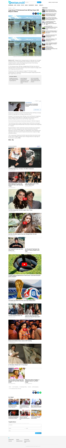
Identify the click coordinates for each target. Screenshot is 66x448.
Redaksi (17, 439)
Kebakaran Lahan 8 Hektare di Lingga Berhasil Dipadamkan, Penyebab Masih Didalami (13, 417)
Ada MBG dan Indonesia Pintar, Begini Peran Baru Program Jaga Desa (13, 79)
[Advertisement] (24, 93)
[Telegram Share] (38, 14)
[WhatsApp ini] (40, 14)
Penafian (10, 441)
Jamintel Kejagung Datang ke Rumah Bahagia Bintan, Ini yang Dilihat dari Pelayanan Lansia (25, 80)
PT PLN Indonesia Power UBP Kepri (15, 388)
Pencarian (39, 2)
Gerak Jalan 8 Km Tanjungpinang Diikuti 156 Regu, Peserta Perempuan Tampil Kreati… (52, 28)
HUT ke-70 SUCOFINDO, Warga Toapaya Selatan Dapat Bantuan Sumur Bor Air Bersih (36, 406)
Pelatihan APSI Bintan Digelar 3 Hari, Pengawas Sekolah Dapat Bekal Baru (36, 417)
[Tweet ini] (36, 14)
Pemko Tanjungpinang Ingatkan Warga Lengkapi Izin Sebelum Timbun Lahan (51, 44)
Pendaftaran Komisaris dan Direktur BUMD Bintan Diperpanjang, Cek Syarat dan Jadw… (51, 23)
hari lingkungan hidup (23, 386)
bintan (10, 386)
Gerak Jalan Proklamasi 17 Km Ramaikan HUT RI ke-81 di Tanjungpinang (51, 40)
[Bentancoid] (16, 2)
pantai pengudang (35, 386)
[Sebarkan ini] (33, 14)
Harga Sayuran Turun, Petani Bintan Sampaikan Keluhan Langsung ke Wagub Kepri (51, 14)
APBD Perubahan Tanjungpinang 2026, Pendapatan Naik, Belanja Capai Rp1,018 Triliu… (51, 48)
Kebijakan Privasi (19, 441)
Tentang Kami (11, 439)
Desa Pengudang (15, 386)
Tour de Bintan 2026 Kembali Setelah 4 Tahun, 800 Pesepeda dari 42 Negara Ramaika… (51, 18)
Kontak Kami (26, 439)
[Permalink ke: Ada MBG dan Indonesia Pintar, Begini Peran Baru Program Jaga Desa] (13, 402)
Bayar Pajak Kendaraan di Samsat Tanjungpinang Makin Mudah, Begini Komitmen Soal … (51, 10)
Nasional (29, 386)
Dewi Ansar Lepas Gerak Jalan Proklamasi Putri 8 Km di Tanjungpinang (51, 36)
